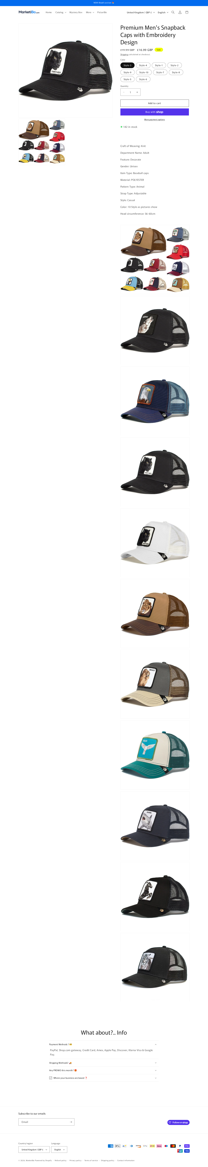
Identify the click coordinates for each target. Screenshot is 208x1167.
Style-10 (143, 72)
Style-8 (176, 72)
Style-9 (128, 72)
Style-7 (160, 72)
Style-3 (127, 65)
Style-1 (159, 65)
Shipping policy (107, 1160)
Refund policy (61, 1160)
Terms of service (91, 1160)
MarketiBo (30, 1160)
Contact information (126, 1160)
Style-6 (143, 79)
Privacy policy (76, 1160)
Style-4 (143, 65)
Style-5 (127, 79)
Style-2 (175, 65)
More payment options (154, 119)
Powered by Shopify (43, 1160)
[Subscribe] (70, 1122)
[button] (61, 12)
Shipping (124, 54)
